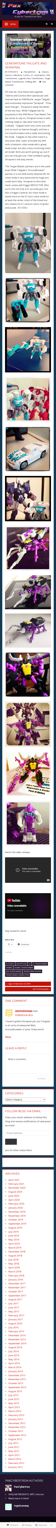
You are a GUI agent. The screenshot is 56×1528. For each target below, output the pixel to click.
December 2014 (16, 1335)
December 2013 (16, 1375)
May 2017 (13, 1311)
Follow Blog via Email (23, 1111)
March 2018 (14, 1271)
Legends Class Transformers (30, 78)
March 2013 (14, 1411)
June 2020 (13, 1195)
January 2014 (15, 1371)
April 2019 (14, 1243)
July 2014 (13, 1351)
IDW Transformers (13, 971)
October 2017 (15, 1291)
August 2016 (15, 1323)
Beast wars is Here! (18, 1498)
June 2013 (13, 1399)
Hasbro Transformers (23, 967)
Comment (41, 1078)
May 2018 (13, 1263)
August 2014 (15, 1347)
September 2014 (17, 1343)
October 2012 (15, 1431)
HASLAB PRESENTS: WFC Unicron (26, 1494)
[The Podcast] (51, 23)
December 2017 (16, 1283)
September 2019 (17, 1223)
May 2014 (13, 1359)
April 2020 (14, 1199)
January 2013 (15, 1419)
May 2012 (13, 1451)
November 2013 (17, 1379)
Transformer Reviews (32, 971)
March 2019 (14, 1247)
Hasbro (9, 967)
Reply (8, 1036)
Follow (11, 1141)
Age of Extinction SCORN (17, 984)
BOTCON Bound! (26, 989)
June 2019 (13, 1235)
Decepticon (22, 964)
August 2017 (15, 1299)
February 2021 (16, 1183)
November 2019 (17, 1215)
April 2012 (14, 1455)
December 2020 (16, 1187)
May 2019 (13, 1239)
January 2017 (15, 1319)
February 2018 (16, 1275)
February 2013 (16, 1415)
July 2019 (13, 1231)
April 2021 (14, 1179)
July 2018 (13, 1259)
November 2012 (17, 1427)
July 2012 (13, 1443)
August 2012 (15, 1439)
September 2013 (17, 1387)
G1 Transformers (39, 964)
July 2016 (13, 1327)
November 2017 (17, 1287)
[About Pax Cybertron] (46, 23)
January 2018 (15, 1279)
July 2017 (13, 1303)
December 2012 (16, 1423)
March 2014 (14, 1367)
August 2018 (15, 1255)
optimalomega (23, 1010)
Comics (26, 75)
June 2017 (13, 1307)
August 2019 (15, 1227)
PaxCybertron (30, 72)
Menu (13, 24)
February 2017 (16, 1315)
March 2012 (14, 1459)
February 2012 (16, 1463)
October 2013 (15, 1383)
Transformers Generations (17, 975)
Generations (39, 75)
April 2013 (14, 1407)
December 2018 (16, 1251)
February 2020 (16, 1203)
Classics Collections (13, 75)
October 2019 (15, 1219)
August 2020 (15, 1191)
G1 (32, 75)
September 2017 (17, 1295)
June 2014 (13, 1355)
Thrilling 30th (30, 81)
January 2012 (15, 1467)
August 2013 (15, 1391)
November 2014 (17, 1339)
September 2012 (17, 1435)
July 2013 (13, 1395)
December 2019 (16, 1211)
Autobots (10, 964)
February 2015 (16, 1331)
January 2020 (15, 1207)
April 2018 (14, 1267)
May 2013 (13, 1403)
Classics (45, 72)
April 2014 (14, 1363)
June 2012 (13, 1447)
